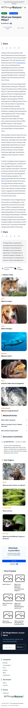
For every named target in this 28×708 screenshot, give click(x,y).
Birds (4, 482)
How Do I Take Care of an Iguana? (12, 383)
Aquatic (4, 353)
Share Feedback (20, 268)
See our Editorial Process (9, 268)
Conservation (7, 665)
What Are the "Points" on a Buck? (14, 485)
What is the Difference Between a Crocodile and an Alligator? (19, 587)
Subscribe (14, 561)
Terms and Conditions (13, 705)
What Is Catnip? (6, 301)
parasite (4, 178)
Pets (2, 299)
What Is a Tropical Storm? (10, 411)
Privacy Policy (4, 705)
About (4, 683)
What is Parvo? (7, 584)
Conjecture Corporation (17, 703)
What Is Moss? (7, 511)
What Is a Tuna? (6, 356)
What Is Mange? (6, 328)
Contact (5, 685)
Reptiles (5, 533)
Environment (5, 408)
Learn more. (14, 3)
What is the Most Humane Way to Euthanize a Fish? (19, 622)
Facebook (6, 693)
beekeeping (21, 63)
